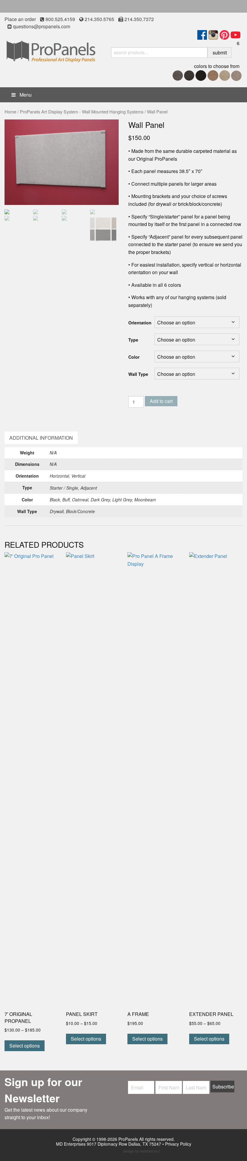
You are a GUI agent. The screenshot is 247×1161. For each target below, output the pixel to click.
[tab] (41, 438)
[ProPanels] (51, 50)
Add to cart (161, 401)
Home (10, 111)
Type (133, 340)
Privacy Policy (178, 1144)
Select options (24, 1045)
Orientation (140, 323)
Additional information (41, 437)
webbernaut (150, 1150)
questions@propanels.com (41, 26)
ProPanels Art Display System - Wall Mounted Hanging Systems (81, 111)
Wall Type (138, 374)
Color (133, 357)
